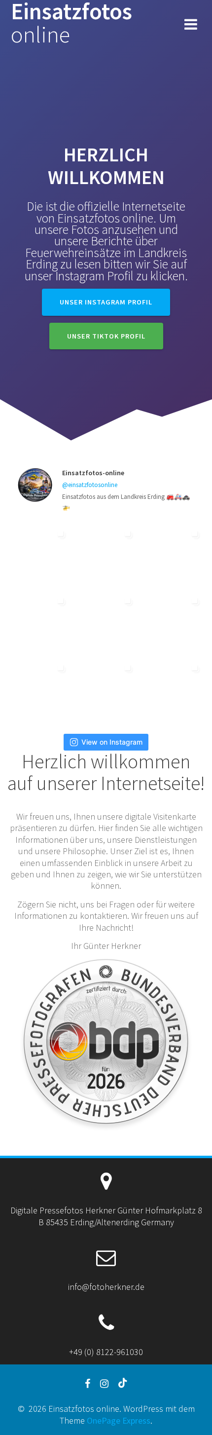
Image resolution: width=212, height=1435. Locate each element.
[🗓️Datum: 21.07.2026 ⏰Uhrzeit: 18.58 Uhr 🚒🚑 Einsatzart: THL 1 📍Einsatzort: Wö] (106, 623)
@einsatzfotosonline (89, 485)
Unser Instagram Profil (106, 302)
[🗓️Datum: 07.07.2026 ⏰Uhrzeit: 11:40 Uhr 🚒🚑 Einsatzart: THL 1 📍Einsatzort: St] (173, 623)
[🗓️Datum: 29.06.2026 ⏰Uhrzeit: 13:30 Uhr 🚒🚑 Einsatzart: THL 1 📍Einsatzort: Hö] (106, 690)
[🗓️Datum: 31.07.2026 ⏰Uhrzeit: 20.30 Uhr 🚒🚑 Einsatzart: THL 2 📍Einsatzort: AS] (39, 623)
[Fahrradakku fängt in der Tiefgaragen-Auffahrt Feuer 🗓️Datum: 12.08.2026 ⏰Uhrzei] (173, 556)
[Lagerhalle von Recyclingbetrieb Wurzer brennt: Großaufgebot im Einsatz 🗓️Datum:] (173, 690)
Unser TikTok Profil (106, 336)
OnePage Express (118, 1420)
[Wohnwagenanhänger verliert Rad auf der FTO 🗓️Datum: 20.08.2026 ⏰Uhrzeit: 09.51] (39, 556)
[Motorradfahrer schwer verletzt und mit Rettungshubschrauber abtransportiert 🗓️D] (106, 556)
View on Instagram (111, 742)
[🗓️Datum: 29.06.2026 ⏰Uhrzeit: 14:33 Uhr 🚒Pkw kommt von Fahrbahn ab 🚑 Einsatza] (39, 690)
